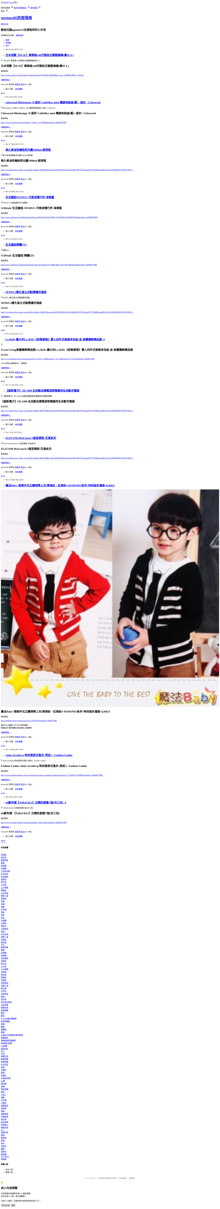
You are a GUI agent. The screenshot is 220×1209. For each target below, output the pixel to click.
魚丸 (3, 918)
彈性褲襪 (4, 1089)
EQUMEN (5, 1156)
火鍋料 (3, 923)
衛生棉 (3, 1119)
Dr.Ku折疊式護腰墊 (8, 1019)
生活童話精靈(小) (16, 244)
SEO (2, 1051)
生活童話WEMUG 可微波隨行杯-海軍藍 (30, 197)
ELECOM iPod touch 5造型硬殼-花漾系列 (31, 438)
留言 (23, 84)
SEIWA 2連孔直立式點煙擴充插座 (26, 292)
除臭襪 (3, 866)
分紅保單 (4, 1005)
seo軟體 (4, 1046)
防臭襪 (3, 868)
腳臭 (3, 863)
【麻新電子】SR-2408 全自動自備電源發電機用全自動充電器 (42, 390)
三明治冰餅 (5, 871)
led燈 (3, 1081)
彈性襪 (3, 1084)
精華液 (3, 1138)
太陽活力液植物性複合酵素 (12, 1035)
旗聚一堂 (4, 896)
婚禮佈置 (4, 1059)
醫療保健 (19, 35)
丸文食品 (4, 893)
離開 (13, 1205)
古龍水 (3, 1146)
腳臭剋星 (4, 860)
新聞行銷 (4, 1132)
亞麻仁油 (4, 986)
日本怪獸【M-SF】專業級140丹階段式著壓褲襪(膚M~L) (40, 55)
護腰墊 (3, 1030)
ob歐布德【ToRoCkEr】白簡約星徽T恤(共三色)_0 (36, 802)
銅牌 (3, 1073)
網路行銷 (4, 1128)
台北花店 (4, 1064)
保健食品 (4, 983)
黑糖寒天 (4, 1038)
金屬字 (3, 1075)
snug (2, 945)
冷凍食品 (4, 929)
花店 (3, 1054)
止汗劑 (3, 885)
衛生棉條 (4, 1122)
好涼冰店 (4, 874)
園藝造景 (4, 1008)
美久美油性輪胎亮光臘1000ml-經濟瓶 (28, 149)
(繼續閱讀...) (6, 80)
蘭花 (3, 1016)
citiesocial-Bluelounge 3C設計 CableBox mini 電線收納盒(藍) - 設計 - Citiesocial (53, 102)
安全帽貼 (4, 877)
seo (2, 1130)
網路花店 (4, 1056)
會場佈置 (4, 1062)
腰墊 (3, 1027)
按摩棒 (3, 1108)
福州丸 (3, 926)
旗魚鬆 (3, 899)
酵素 (3, 997)
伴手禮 (3, 910)
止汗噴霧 (4, 888)
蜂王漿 (3, 988)
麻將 (3, 1092)
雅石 (3, 1013)
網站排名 (4, 1049)
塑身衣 (3, 1152)
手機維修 (4, 1117)
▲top (3, 93)
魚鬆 (3, 901)
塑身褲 (3, 1154)
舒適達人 (4, 1125)
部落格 (8, 43)
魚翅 (3, 931)
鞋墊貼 (3, 890)
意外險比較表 (6, 1002)
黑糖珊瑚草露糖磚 (8, 1040)
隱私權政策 (123, 1178)
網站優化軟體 (6, 1043)
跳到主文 (4, 24)
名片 (7, 45)
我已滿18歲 (5, 1205)
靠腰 (3, 1024)
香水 (3, 1143)
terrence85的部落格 (16, 18)
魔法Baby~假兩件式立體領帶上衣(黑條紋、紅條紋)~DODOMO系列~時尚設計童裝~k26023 (60, 485)
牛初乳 (3, 991)
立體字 (3, 1070)
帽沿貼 (3, 857)
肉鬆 (3, 904)
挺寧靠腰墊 (5, 1021)
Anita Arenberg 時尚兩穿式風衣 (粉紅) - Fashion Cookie (39, 755)
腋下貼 (3, 882)
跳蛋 (3, 1111)
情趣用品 (4, 1106)
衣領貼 (3, 855)
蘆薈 (3, 1135)
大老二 (3, 1095)
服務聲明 (132, 1178)
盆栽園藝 (4, 1010)
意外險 (3, 999)
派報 (3, 1067)
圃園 (3, 1149)
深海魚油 (4, 994)
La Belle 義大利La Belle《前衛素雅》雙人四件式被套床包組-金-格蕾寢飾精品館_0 (55, 339)
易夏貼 (3, 879)
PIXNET (92, 1178)
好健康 (3, 980)
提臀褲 (3, 1159)
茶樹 (3, 1141)
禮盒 (3, 907)
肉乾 (3, 915)
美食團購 (18, 89)
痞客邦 (17, 84)
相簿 (7, 40)
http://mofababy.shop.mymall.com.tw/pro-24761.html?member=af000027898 (29, 721)
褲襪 (3, 1086)
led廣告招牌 (5, 1078)
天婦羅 (3, 920)
